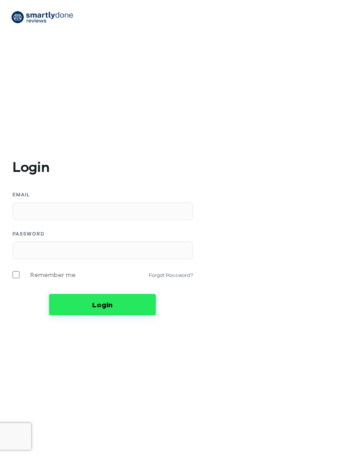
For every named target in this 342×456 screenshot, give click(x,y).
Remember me (53, 274)
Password (28, 234)
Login (102, 305)
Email (21, 194)
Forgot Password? (171, 275)
